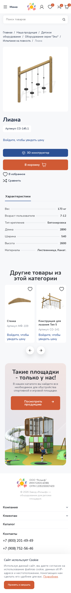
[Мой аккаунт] (42, 7)
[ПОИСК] (64, 19)
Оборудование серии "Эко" (42, 36)
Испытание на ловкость (17, 41)
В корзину (32, 165)
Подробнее (50, 576)
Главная (8, 32)
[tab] (18, 196)
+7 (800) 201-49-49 (18, 540)
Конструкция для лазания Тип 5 (49, 322)
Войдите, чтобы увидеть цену (23, 140)
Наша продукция (27, 32)
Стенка (11, 321)
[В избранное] (30, 289)
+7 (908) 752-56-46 (18, 548)
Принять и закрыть (19, 584)
